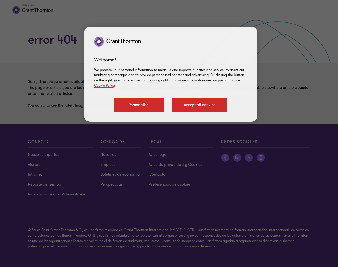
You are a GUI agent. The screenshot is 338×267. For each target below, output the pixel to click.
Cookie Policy (104, 85)
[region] (170, 74)
